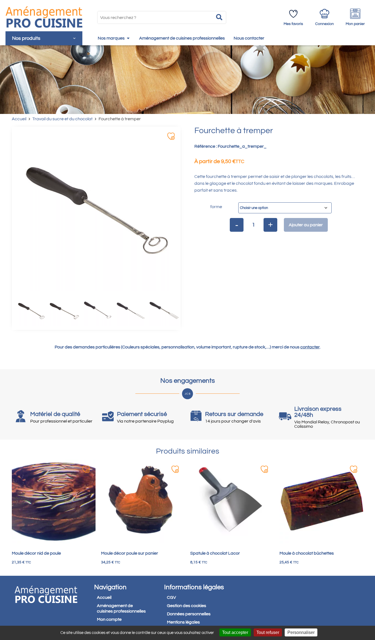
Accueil (19, 119)
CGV (171, 597)
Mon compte (109, 619)
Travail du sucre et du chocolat (62, 119)
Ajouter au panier (306, 225)
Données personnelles (189, 614)
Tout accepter (235, 632)
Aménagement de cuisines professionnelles (121, 608)
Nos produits (26, 38)
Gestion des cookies (186, 605)
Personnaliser (301, 632)
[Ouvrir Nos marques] (128, 38)
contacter (310, 347)
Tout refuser (267, 632)
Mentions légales (183, 622)
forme (216, 207)
